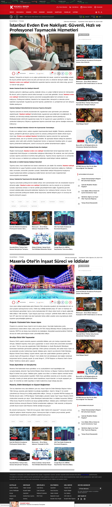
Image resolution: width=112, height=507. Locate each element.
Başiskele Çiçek (54, 496)
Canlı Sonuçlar (41, 490)
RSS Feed (39, 496)
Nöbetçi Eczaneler (42, 493)
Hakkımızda (12, 496)
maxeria (37, 421)
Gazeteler (58, 12)
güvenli (43, 201)
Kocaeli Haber (85, 474)
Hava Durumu (63, 7)
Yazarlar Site (67, 488)
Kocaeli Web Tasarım (69, 498)
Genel (34, 201)
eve (27, 201)
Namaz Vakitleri (87, 7)
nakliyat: (13, 206)
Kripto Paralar (67, 490)
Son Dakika (20, 12)
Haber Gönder (27, 488)
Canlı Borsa (75, 7)
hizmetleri (52, 201)
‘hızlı (12, 201)
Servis (12, 12)
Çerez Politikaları (14, 490)
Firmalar (21, 21)
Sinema (25, 498)
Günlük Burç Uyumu (28, 496)
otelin (45, 421)
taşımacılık (34, 206)
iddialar (21, 421)
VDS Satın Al (67, 496)
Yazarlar (67, 12)
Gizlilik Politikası (13, 488)
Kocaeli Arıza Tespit (55, 498)
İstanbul (61, 201)
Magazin (49, 12)
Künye (11, 493)
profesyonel (23, 206)
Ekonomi (42, 12)
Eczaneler (99, 7)
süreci (53, 421)
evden (20, 201)
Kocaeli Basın (13, 21)
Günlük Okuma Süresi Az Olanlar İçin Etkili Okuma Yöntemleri (45, 16)
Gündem (28, 12)
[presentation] (15, 17)
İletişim (75, 12)
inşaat (29, 421)
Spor (35, 12)
